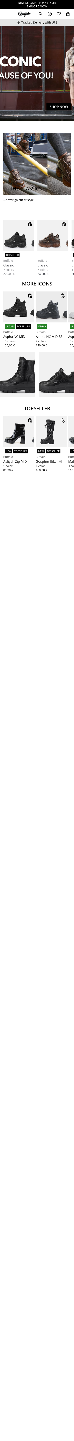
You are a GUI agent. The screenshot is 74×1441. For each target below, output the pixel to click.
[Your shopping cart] (67, 14)
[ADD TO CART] (30, 224)
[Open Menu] (6, 14)
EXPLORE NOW (37, 6)
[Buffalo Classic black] (18, 235)
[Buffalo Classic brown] (52, 235)
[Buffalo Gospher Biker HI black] (51, 431)
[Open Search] (40, 14)
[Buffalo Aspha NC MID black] (18, 306)
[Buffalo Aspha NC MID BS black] (51, 306)
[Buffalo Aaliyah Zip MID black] (18, 431)
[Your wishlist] (58, 14)
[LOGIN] (49, 14)
